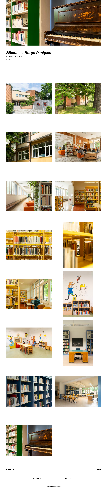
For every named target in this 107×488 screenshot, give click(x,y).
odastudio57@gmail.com (54, 486)
